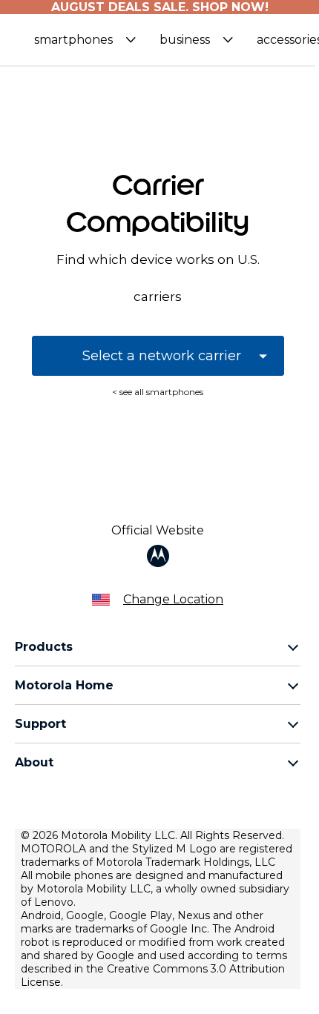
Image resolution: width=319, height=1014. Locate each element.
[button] (85, 39)
